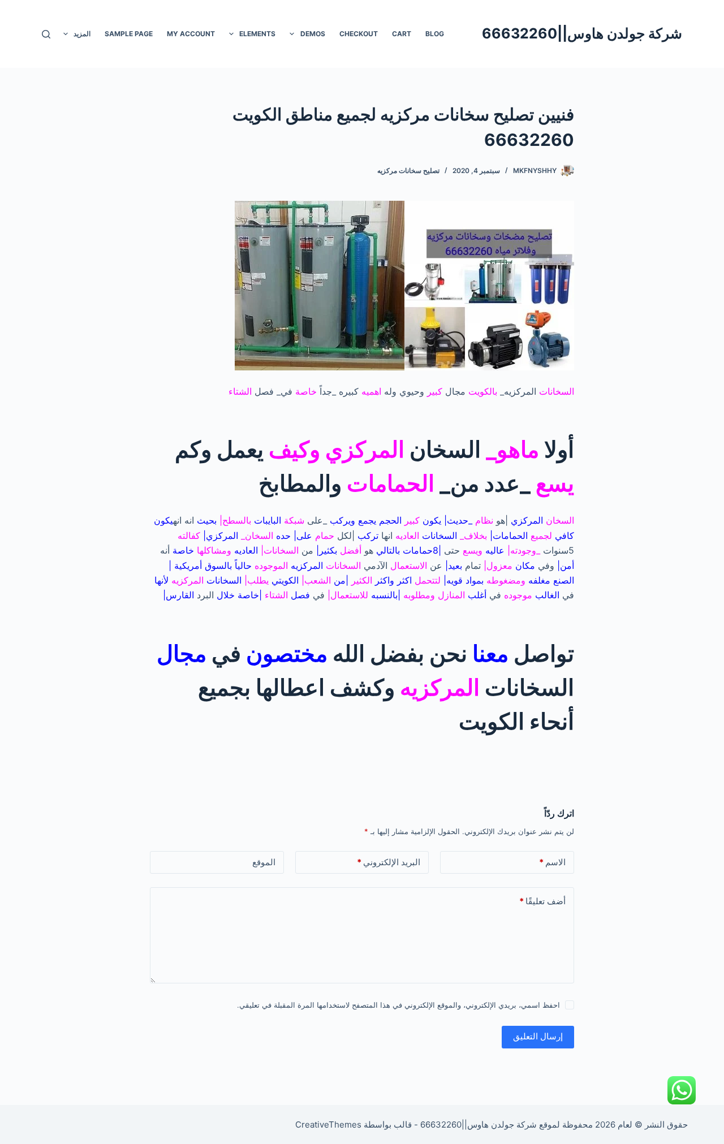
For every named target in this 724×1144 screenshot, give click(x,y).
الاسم (552, 862)
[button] (292, 34)
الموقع (263, 862)
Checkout (358, 33)
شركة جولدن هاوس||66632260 (582, 33)
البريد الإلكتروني (388, 862)
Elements (257, 33)
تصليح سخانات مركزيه (408, 170)
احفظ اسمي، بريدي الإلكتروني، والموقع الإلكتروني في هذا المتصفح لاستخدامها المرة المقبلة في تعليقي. (398, 1004)
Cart (401, 33)
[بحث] (46, 34)
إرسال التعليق (538, 1036)
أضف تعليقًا (542, 901)
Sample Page (129, 33)
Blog (434, 33)
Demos (312, 33)
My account (191, 33)
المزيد (82, 33)
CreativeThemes (328, 1124)
